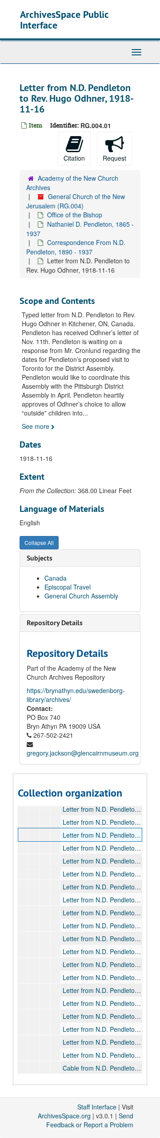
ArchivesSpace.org (64, 1115)
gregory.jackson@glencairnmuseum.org (83, 752)
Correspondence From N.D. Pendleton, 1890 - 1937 (75, 247)
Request (114, 158)
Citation (74, 158)
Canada (55, 577)
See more (36, 426)
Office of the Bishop (74, 214)
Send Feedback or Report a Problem (89, 1120)
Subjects (39, 558)
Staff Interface (96, 1106)
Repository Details (55, 622)
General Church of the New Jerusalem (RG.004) (75, 201)
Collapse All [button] (39, 542)
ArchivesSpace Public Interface (64, 19)
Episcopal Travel (67, 586)
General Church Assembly (81, 595)
